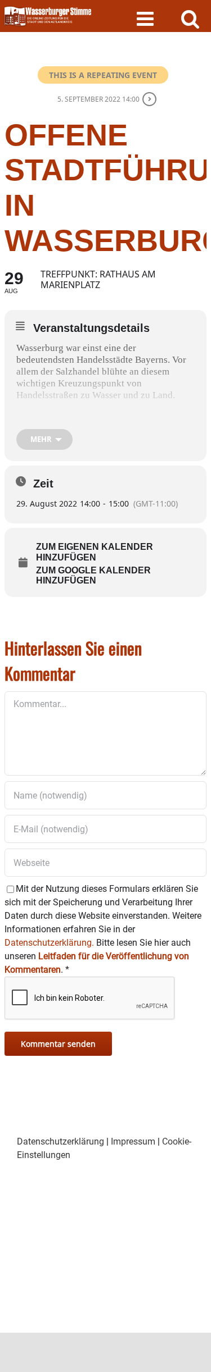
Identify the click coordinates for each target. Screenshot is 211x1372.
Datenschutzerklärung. (49, 942)
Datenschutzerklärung (60, 1141)
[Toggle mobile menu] (146, 18)
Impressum (133, 1141)
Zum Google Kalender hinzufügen (93, 575)
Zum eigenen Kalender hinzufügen (94, 552)
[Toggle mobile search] (190, 18)
